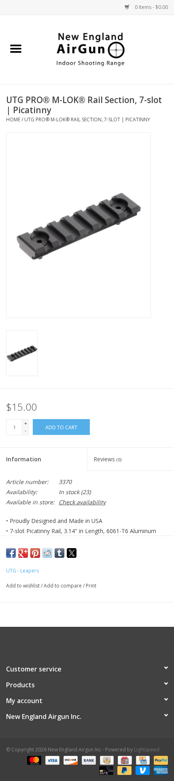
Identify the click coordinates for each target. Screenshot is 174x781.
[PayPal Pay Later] (124, 769)
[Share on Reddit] (47, 553)
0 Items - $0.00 (151, 7)
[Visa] (51, 759)
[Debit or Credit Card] (105, 769)
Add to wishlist (23, 585)
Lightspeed (146, 749)
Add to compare (63, 585)
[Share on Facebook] (11, 553)
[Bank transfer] (88, 759)
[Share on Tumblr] (59, 553)
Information (23, 459)
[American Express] (159, 769)
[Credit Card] (142, 759)
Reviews (107, 459)
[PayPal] (159, 759)
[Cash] (106, 759)
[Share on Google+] (23, 553)
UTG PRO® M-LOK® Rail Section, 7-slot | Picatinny (87, 119)
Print (91, 585)
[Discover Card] (70, 759)
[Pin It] (35, 553)
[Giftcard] (124, 759)
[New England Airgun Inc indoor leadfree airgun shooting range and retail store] (102, 49)
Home (13, 119)
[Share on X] (71, 553)
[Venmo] (142, 769)
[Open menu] (16, 48)
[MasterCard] (33, 759)
